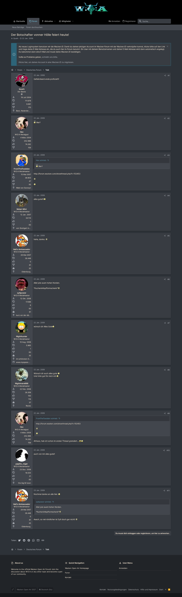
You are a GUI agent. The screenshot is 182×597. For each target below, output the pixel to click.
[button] (55, 21)
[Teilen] (165, 75)
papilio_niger (22, 464)
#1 (169, 75)
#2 (168, 118)
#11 (168, 490)
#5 (168, 236)
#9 (168, 413)
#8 (168, 370)
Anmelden (123, 568)
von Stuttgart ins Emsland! (27, 228)
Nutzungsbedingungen (117, 589)
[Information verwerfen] (167, 46)
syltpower (21, 293)
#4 (168, 195)
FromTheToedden (22, 169)
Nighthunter (21, 336)
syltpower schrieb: (43, 502)
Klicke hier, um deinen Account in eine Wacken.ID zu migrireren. (46, 62)
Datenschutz (133, 589)
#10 (168, 450)
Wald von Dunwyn (23, 188)
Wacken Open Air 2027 (26, 589)
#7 (169, 323)
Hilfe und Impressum (149, 589)
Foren (67, 573)
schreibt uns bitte (49, 57)
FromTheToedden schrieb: (47, 418)
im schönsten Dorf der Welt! (27, 359)
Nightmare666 (21, 383)
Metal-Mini (22, 209)
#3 (168, 155)
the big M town (24, 483)
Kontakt (68, 577)
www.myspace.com (24, 362)
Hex (21, 132)
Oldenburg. (26, 272)
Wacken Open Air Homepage (77, 568)
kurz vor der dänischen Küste (28, 315)
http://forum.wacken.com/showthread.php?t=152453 (57, 174)
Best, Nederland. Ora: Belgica (28, 111)
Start (161, 589)
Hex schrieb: (41, 160)
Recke (28, 406)
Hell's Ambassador (21, 249)
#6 (168, 279)
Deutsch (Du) (46, 589)
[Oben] (165, 590)
